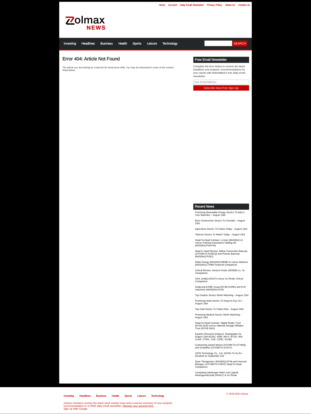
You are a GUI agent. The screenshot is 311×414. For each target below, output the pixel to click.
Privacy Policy (214, 5)
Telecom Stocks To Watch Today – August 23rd (220, 234)
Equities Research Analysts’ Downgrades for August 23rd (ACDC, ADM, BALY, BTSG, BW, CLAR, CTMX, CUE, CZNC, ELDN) (219, 337)
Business (106, 43)
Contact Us (244, 5)
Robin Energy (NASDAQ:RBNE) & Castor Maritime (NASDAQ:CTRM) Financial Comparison (221, 263)
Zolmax (244, 393)
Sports (137, 43)
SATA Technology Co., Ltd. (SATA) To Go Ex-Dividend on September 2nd (219, 354)
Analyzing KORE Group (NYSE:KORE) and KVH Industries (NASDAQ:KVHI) (220, 288)
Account (172, 5)
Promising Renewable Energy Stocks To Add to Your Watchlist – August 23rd (219, 213)
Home (162, 5)
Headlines (88, 43)
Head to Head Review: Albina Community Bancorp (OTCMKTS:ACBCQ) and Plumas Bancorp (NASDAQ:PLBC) (221, 254)
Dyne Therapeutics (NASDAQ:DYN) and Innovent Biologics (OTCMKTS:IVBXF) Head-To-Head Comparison (221, 364)
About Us (230, 5)
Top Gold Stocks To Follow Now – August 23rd (219, 309)
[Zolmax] (85, 23)
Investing (70, 43)
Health (122, 43)
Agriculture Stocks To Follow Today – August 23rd (221, 229)
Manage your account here (138, 405)
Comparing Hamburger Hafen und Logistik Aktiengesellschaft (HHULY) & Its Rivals (216, 374)
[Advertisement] (181, 21)
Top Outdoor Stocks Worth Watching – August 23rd (221, 295)
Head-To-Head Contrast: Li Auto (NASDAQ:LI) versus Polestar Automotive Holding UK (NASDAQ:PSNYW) (219, 243)
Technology (170, 43)
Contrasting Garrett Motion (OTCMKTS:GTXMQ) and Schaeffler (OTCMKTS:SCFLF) (220, 346)
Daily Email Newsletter (192, 5)
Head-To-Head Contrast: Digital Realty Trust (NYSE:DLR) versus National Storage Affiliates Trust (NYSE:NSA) (219, 326)
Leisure (152, 43)
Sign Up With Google (75, 408)
